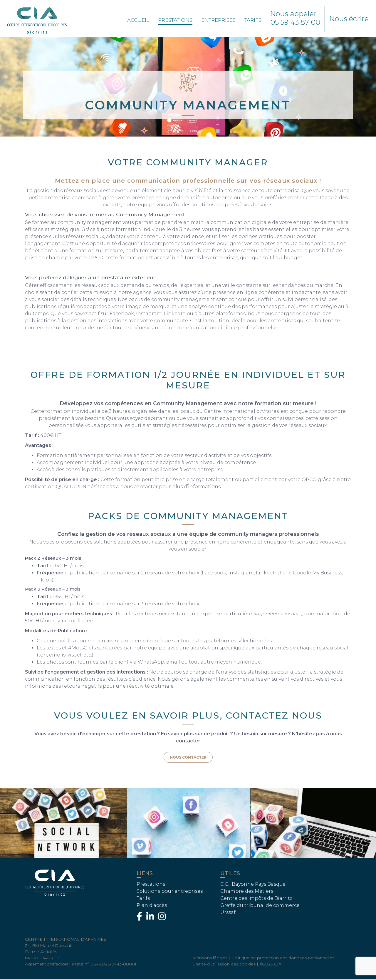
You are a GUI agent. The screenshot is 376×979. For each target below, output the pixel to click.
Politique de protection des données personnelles (282, 957)
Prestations (175, 20)
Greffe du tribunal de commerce (260, 905)
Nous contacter (188, 757)
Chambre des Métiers (246, 891)
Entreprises (218, 20)
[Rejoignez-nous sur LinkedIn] (151, 918)
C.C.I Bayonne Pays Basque (253, 884)
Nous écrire (349, 18)
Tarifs (252, 20)
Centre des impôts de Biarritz (256, 898)
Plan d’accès (152, 905)
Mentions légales (209, 957)
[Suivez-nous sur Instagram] (163, 918)
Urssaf (228, 912)
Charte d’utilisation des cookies (224, 964)
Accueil (138, 20)
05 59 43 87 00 (295, 22)
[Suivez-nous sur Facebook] (141, 918)
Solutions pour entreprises (170, 891)
